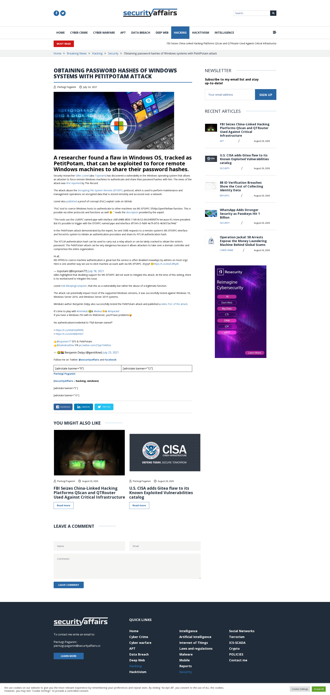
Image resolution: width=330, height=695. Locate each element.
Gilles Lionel (82, 175)
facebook (65, 407)
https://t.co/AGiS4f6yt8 (166, 263)
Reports (224, 195)
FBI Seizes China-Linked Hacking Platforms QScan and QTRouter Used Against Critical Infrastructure (212, 43)
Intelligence (224, 33)
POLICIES (236, 654)
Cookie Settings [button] (300, 689)
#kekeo (98, 311)
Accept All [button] (319, 689)
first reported (73, 183)
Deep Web (162, 33)
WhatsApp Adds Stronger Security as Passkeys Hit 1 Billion (240, 213)
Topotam (100, 175)
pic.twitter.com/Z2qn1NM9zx (95, 345)
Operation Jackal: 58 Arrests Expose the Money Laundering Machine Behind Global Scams (243, 241)
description (132, 212)
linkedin (85, 407)
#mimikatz (83, 311)
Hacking (180, 33)
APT (123, 33)
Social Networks (241, 631)
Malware (186, 654)
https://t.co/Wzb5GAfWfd (69, 330)
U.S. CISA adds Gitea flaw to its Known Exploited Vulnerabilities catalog (161, 492)
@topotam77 (64, 341)
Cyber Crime (79, 33)
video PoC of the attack (174, 304)
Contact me (238, 660)
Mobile (184, 660)
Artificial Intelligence (195, 637)
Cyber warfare (104, 33)
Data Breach (140, 33)
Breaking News (77, 53)
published (71, 201)
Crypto (234, 648)
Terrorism (237, 637)
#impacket (113, 311)
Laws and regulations (195, 648)
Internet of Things (193, 643)
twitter (106, 407)
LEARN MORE (68, 656)
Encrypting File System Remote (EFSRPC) (100, 190)
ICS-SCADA (237, 643)
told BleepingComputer (74, 285)
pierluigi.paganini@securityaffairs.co (77, 646)
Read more (63, 505)
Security (113, 53)
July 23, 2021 (111, 352)
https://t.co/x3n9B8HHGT (70, 333)
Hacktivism (200, 33)
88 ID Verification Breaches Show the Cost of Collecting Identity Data (241, 186)
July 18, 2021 (96, 271)
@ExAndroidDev (65, 345)
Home (60, 33)
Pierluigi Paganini (66, 87)
